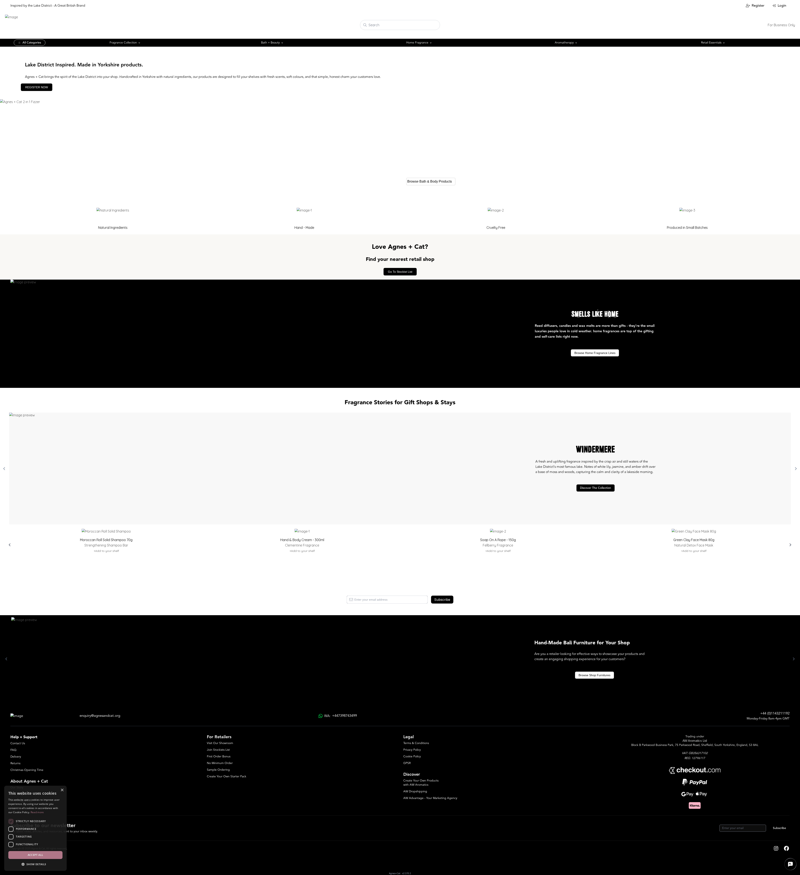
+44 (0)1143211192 (775, 713)
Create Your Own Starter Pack (226, 776)
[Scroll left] (9, 544)
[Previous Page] (4, 468)
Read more (37, 812)
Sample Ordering (218, 770)
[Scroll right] (790, 544)
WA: (340, 715)
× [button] (62, 790)
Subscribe (442, 599)
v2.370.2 (406, 873)
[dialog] (35, 828)
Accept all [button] (35, 855)
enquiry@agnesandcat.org (100, 715)
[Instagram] (776, 849)
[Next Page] (796, 468)
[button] (35, 864)
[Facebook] (786, 849)
